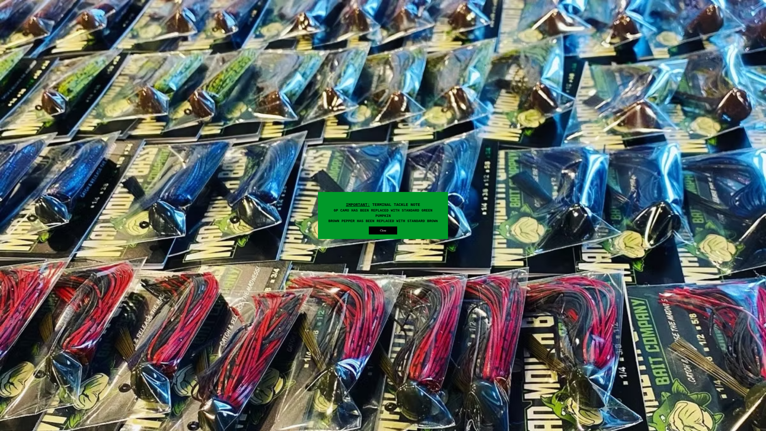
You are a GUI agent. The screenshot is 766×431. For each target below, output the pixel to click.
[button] (383, 230)
